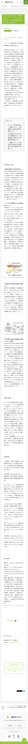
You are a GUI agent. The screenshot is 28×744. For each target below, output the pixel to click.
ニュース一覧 (9, 706)
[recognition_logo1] (9, 735)
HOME (2, 706)
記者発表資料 (10, 620)
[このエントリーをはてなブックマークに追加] (24, 691)
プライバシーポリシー (10, 728)
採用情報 (10, 725)
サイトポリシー (21, 728)
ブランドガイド (14, 731)
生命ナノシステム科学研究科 (14, 671)
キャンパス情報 (18, 725)
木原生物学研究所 (14, 664)
